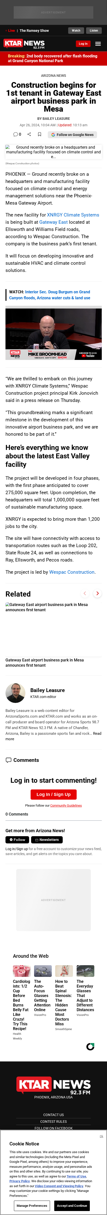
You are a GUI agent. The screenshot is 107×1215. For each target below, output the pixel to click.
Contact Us (53, 1115)
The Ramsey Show (34, 31)
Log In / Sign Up (54, 794)
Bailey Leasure (47, 690)
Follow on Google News (75, 135)
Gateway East (53, 222)
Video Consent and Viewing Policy (59, 1186)
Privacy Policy (19, 1181)
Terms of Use (76, 1176)
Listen (94, 30)
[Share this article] (29, 134)
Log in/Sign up (16, 849)
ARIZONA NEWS (53, 76)
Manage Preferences (32, 1206)
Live (11, 31)
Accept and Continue (72, 1206)
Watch (76, 30)
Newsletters (49, 840)
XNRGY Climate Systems (73, 215)
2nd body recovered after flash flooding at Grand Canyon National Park (52, 58)
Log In (83, 43)
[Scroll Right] (97, 593)
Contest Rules (53, 1122)
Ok (101, 1136)
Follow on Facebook (54, 1128)
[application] (53, 333)
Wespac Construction (72, 572)
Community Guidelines (66, 805)
